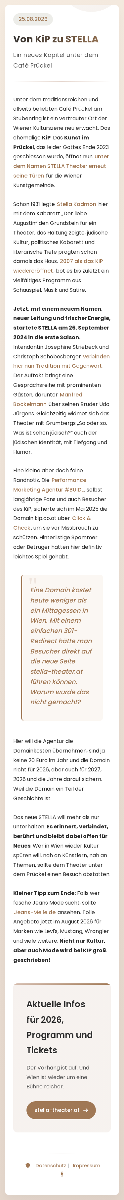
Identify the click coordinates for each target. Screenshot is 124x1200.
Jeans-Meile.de (35, 912)
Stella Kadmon (76, 204)
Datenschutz (51, 1165)
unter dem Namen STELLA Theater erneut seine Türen (61, 166)
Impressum (86, 1165)
